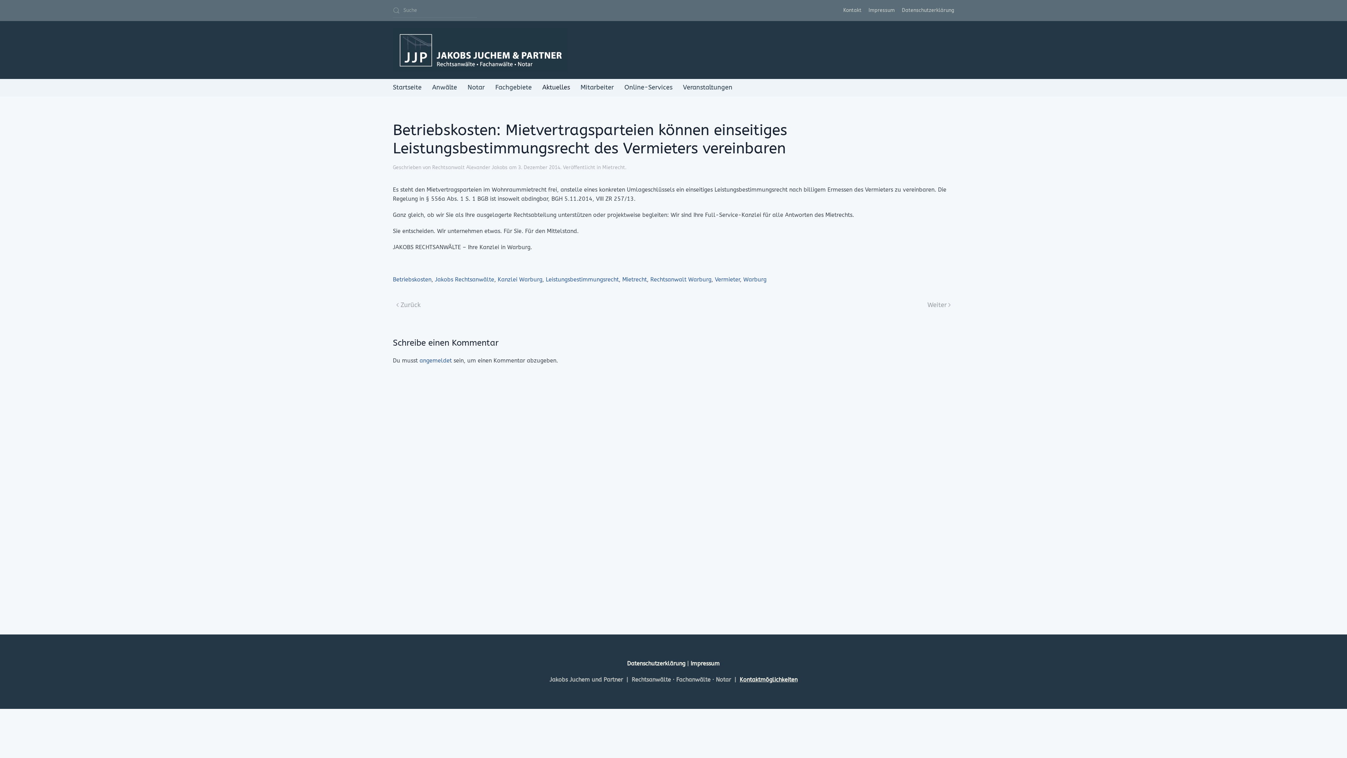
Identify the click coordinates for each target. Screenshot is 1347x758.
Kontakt (852, 10)
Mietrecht (613, 168)
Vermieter (727, 279)
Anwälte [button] (444, 87)
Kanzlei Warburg (520, 279)
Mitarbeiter (597, 87)
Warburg (754, 279)
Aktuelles (556, 87)
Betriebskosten (412, 279)
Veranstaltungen (707, 87)
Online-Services (648, 87)
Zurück (411, 305)
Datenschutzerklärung (928, 10)
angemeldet (436, 360)
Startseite (407, 87)
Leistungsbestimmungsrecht (582, 279)
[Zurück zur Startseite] (480, 50)
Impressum (882, 10)
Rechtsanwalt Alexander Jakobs (470, 168)
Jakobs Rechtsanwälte (464, 279)
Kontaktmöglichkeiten (769, 679)
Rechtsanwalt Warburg (680, 279)
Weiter (937, 305)
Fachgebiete (513, 87)
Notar (476, 87)
